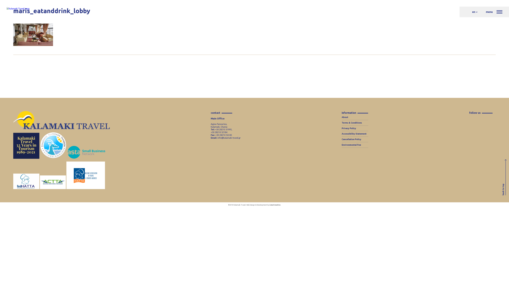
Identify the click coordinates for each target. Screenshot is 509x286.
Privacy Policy (349, 128)
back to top (503, 189)
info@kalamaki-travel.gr (229, 138)
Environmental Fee (351, 145)
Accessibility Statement (354, 134)
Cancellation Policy (351, 139)
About (345, 117)
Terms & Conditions (352, 123)
